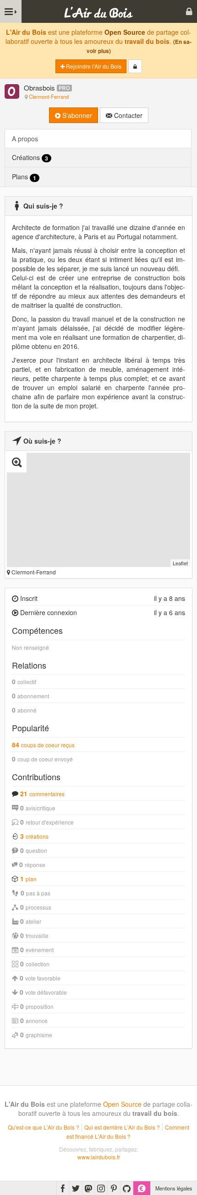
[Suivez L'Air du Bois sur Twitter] (76, 1188)
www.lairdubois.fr (98, 1157)
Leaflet (180, 563)
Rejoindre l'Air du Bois (93, 66)
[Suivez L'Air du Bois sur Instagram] (101, 1188)
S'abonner (76, 115)
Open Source (124, 32)
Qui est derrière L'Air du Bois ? (122, 1127)
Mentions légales (173, 1188)
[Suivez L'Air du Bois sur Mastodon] (88, 1188)
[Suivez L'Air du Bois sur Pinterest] (114, 1188)
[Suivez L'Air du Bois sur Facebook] (63, 1188)
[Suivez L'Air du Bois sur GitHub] (126, 1188)
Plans (24, 177)
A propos (25, 138)
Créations (30, 157)
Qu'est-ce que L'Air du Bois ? (43, 1127)
